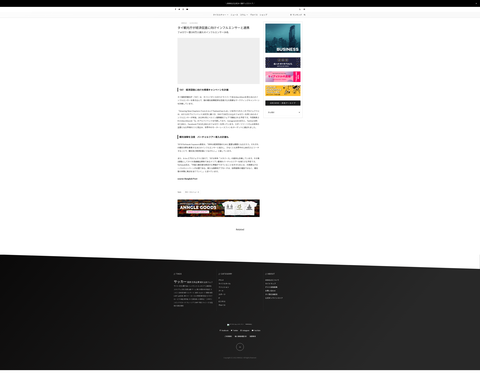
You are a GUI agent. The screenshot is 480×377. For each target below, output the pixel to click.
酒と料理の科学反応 (203, 289)
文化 (180, 286)
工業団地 (208, 286)
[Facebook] (175, 9)
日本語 (181, 292)
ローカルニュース (192, 192)
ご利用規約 (228, 336)
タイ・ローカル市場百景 (194, 296)
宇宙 (200, 302)
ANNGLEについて (272, 280)
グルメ (221, 280)
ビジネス (222, 301)
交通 (186, 289)
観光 (202, 282)
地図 (210, 292)
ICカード (183, 302)
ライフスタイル (224, 283)
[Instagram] (183, 9)
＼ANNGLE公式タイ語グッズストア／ (240, 3)
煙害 (207, 292)
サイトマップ (270, 283)
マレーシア (190, 302)
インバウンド (192, 286)
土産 (179, 296)
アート (221, 290)
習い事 (183, 296)
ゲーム (194, 289)
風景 (189, 282)
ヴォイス (254, 14)
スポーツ (222, 294)
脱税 (182, 306)
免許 (185, 292)
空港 (205, 282)
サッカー (180, 281)
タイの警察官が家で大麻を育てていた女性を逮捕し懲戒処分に (289, 240)
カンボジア (201, 286)
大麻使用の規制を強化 (200, 240)
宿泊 (204, 296)
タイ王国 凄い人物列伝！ (197, 299)
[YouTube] (187, 9)
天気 (183, 289)
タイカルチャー (219, 14)
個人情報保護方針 (241, 336)
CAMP (196, 302)
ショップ (263, 14)
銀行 (184, 286)
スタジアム (177, 289)
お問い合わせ (270, 290)
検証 (182, 299)
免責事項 (253, 336)
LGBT (176, 296)
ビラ (178, 299)
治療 (189, 289)
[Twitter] (179, 9)
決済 (196, 292)
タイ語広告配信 (271, 294)
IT (219, 298)
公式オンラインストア (274, 298)
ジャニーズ (205, 302)
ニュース (234, 14)
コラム (243, 14)
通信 (178, 306)
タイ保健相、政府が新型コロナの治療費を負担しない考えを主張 (246, 240)
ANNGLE (184, 23)
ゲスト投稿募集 (271, 287)
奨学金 (186, 299)
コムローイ (202, 292)
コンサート (190, 292)
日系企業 (196, 282)
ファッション (223, 287)
